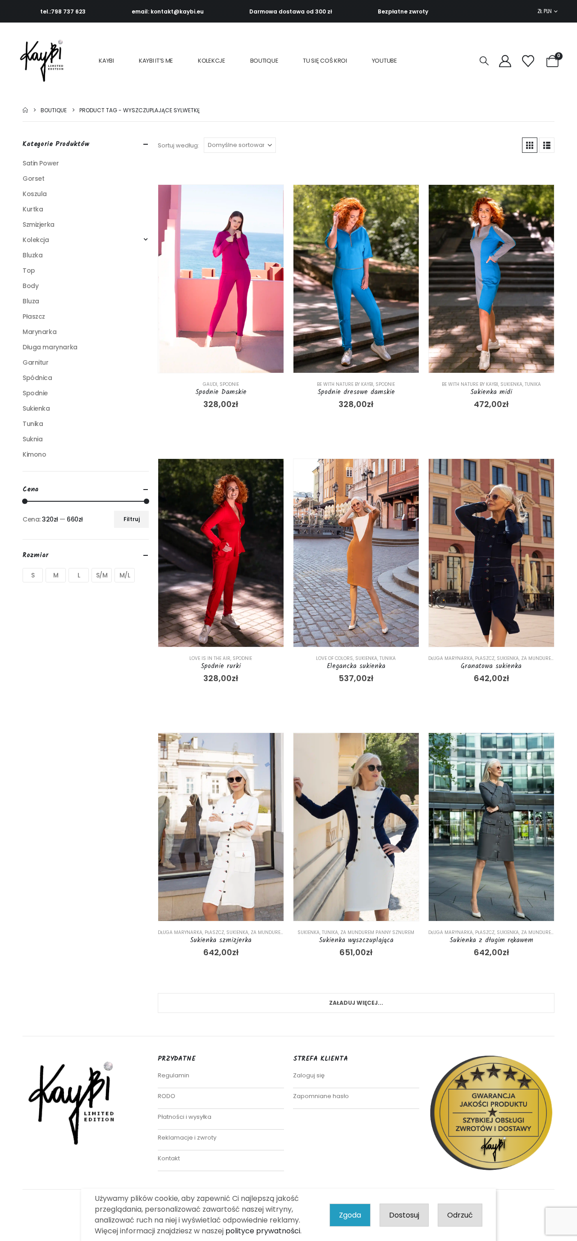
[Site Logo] (44, 61)
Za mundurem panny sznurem (377, 932)
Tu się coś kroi (325, 60)
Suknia (32, 439)
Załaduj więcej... (356, 1003)
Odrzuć (460, 1215)
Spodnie (229, 384)
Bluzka (32, 255)
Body (30, 285)
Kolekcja (36, 239)
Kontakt (169, 1158)
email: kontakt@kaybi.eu (168, 11)
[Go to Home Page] (25, 110)
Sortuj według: (178, 145)
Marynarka (39, 331)
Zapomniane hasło (321, 1096)
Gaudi (210, 384)
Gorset (33, 178)
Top (29, 270)
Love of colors (334, 658)
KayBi (106, 60)
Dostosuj (404, 1215)
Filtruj (132, 519)
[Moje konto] (505, 61)
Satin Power (41, 163)
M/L (124, 575)
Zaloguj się (309, 1075)
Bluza (31, 301)
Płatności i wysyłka (184, 1117)
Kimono (34, 454)
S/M (102, 575)
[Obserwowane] (528, 61)
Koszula (35, 193)
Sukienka (511, 384)
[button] (484, 61)
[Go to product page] (221, 279)
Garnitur (36, 362)
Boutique (264, 60)
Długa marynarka (450, 658)
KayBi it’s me (156, 60)
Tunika (533, 384)
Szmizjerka (39, 224)
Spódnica (37, 377)
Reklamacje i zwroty (187, 1137)
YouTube (384, 60)
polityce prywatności (262, 1231)
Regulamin (173, 1075)
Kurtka (33, 209)
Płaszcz (485, 658)
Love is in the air (209, 658)
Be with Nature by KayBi (345, 384)
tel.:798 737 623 (63, 11)
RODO (166, 1096)
